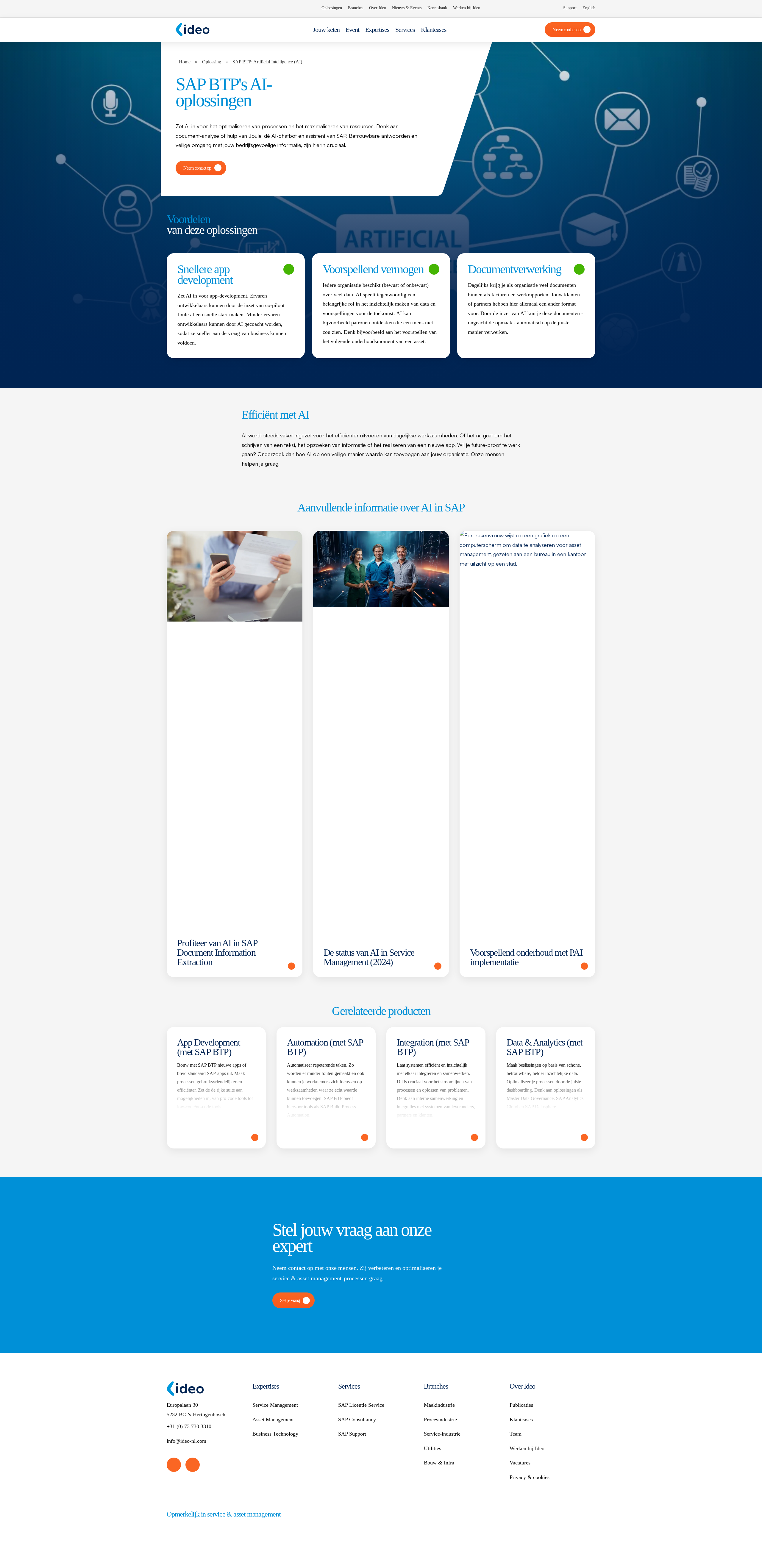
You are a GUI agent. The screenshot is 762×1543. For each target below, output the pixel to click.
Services (405, 29)
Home (184, 61)
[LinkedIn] (174, 1465)
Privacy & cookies (529, 1477)
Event (352, 29)
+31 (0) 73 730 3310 (189, 1426)
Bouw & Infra (439, 1463)
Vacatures (520, 1463)
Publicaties (521, 1405)
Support (570, 8)
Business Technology (275, 1434)
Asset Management (273, 1419)
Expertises (377, 29)
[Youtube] (192, 1465)
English (589, 8)
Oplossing (211, 61)
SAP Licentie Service (361, 1405)
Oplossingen (331, 8)
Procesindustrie (440, 1419)
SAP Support (352, 1434)
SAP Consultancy (357, 1419)
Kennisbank (437, 8)
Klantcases (433, 29)
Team (515, 1434)
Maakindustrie (439, 1405)
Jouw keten (326, 29)
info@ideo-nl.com (186, 1441)
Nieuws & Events (406, 8)
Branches (355, 8)
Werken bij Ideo (466, 8)
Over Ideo (377, 8)
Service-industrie (442, 1434)
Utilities (432, 1448)
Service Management (275, 1405)
